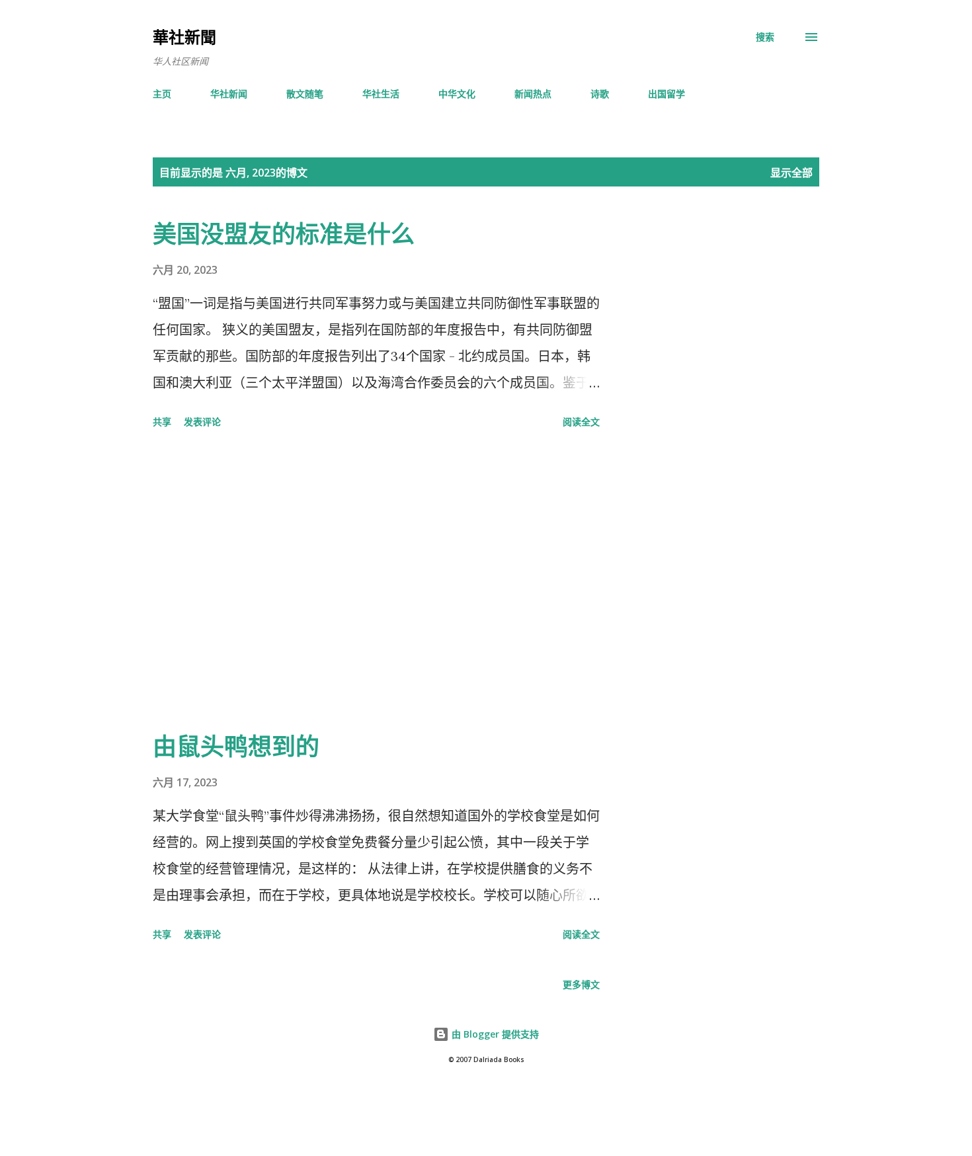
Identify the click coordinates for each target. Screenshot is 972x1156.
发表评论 (202, 421)
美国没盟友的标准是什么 (284, 234)
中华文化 (456, 93)
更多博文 (581, 984)
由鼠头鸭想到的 (236, 746)
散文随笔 (304, 93)
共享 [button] (162, 421)
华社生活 (380, 93)
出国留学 (666, 93)
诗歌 (599, 93)
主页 (162, 93)
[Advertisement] (376, 582)
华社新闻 (228, 93)
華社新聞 (184, 37)
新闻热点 (532, 93)
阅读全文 (581, 421)
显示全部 (791, 172)
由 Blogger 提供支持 (494, 1034)
